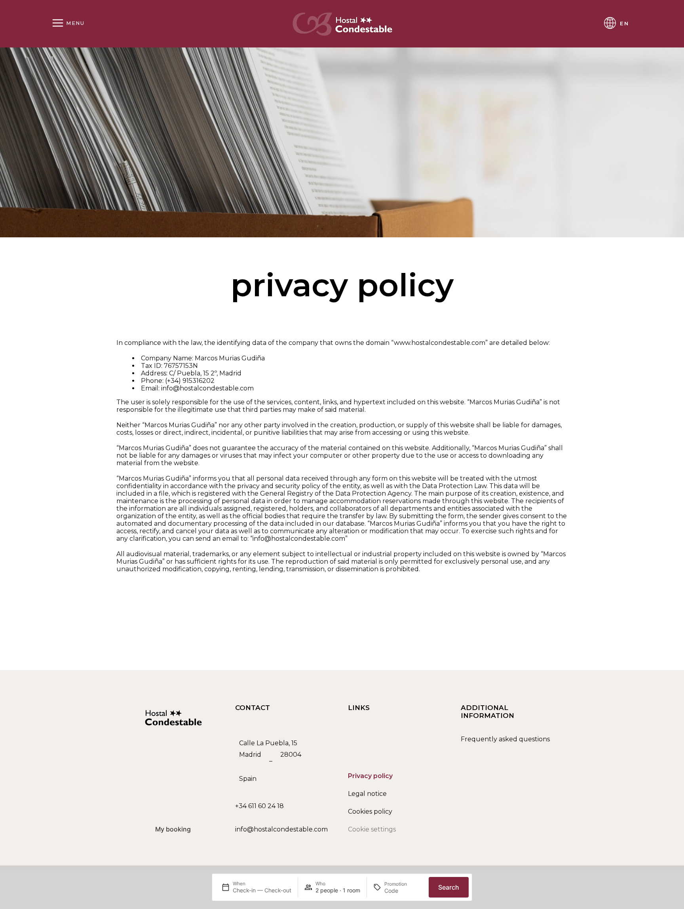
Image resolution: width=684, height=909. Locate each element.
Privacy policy (370, 776)
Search (448, 887)
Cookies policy (370, 811)
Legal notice (367, 793)
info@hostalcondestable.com (281, 829)
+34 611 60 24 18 (259, 806)
